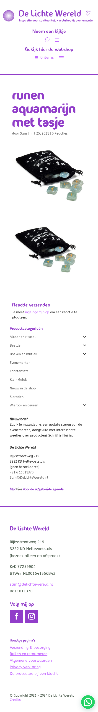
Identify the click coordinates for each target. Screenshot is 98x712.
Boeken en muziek (23, 354)
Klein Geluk (18, 380)
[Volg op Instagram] (31, 616)
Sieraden (16, 397)
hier (19, 489)
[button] (88, 702)
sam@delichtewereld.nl (31, 584)
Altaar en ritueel (23, 337)
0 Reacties (60, 133)
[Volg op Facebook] (16, 616)
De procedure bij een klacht (34, 673)
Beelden (16, 346)
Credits (15, 700)
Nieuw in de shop (23, 388)
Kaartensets (19, 371)
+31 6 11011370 (22, 472)
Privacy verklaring (25, 667)
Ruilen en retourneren (28, 654)
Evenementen (20, 363)
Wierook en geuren (24, 405)
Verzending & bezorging (30, 647)
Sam (23, 133)
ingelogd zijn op (37, 312)
